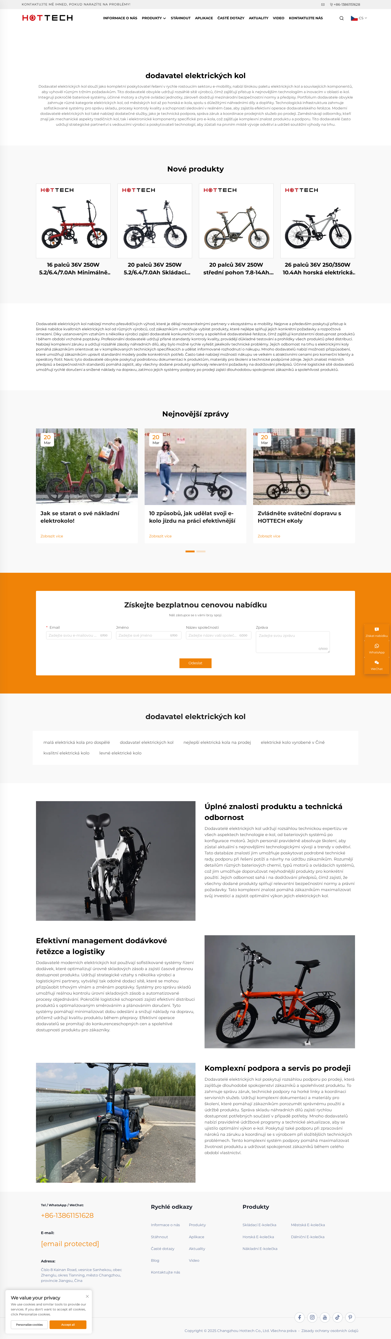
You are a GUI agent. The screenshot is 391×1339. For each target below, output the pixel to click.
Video (278, 18)
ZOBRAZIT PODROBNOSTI (73, 221)
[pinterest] (350, 1317)
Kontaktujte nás (306, 18)
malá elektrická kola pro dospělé (76, 742)
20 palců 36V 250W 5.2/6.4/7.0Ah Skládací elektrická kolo (155, 268)
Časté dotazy (230, 18)
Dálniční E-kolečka (307, 1237)
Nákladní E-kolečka (260, 1249)
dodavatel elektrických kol (147, 742)
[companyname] (48, 18)
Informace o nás (120, 18)
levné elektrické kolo (120, 753)
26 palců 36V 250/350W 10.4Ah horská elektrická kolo (318, 268)
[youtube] (325, 1317)
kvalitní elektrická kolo (66, 753)
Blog (155, 1260)
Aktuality (258, 18)
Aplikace (204, 18)
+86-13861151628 (347, 4)
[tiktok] (337, 1317)
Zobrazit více (52, 536)
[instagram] (312, 1317)
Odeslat (195, 663)
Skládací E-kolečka (259, 1225)
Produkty (152, 18)
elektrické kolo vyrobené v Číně (293, 742)
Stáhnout (181, 18)
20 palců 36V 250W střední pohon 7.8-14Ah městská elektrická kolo (236, 268)
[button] (190, 551)
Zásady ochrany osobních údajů (329, 1331)
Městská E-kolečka (308, 1225)
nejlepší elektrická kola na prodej (217, 742)
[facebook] (299, 1317)
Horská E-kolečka (258, 1237)
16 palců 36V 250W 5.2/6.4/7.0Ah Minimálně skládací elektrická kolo (73, 268)
